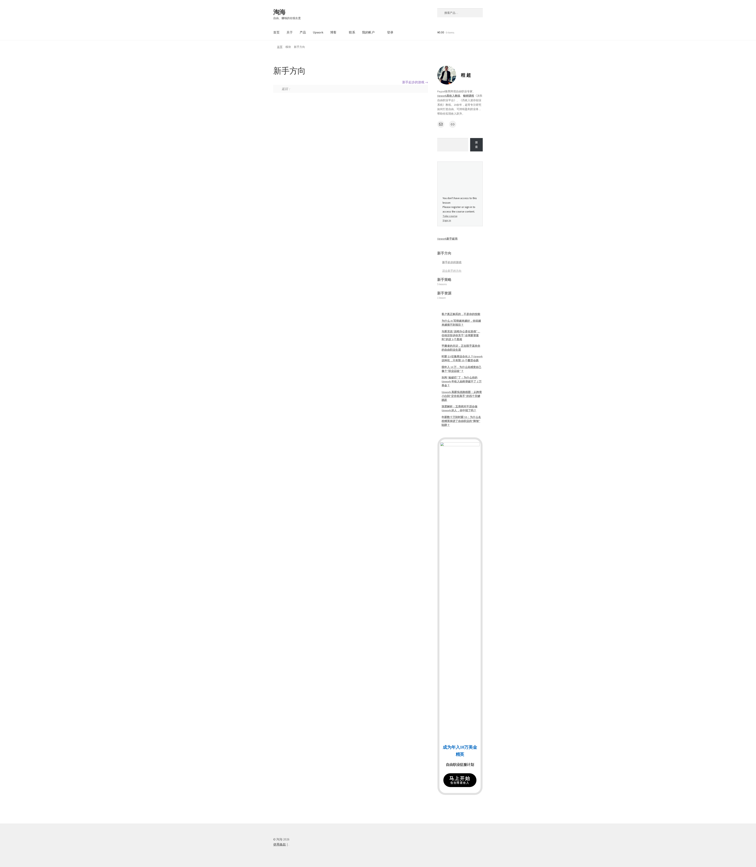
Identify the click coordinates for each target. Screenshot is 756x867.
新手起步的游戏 (413, 82)
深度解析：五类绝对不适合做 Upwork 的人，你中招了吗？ (459, 408)
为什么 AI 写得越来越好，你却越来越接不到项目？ (461, 322)
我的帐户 (368, 32)
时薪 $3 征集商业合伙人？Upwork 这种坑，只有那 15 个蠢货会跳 (462, 358)
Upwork (318, 32)
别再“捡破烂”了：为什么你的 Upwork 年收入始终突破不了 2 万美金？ (462, 381)
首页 (276, 32)
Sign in (447, 220)
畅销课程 (468, 95)
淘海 (279, 12)
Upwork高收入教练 (448, 95)
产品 (303, 32)
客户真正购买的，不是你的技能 (461, 314)
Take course (450, 216)
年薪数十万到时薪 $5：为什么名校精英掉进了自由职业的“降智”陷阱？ (461, 421)
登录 (390, 32)
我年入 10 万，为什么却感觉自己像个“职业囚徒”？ (461, 369)
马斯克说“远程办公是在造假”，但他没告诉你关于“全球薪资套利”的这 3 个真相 (461, 335)
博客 (333, 32)
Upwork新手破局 (447, 238)
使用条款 (279, 844)
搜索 (476, 145)
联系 (352, 32)
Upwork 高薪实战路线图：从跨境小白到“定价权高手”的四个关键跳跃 (462, 396)
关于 (289, 32)
